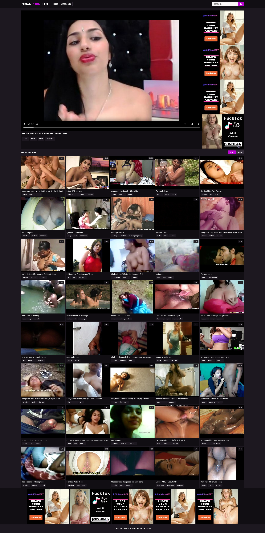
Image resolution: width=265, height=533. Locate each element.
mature (34, 236)
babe (114, 194)
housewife (116, 277)
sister (159, 236)
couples (180, 485)
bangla (219, 236)
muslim (219, 360)
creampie (71, 194)
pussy (114, 360)
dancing (174, 360)
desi (158, 277)
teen (203, 360)
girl (69, 277)
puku (159, 444)
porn (75, 236)
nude (159, 360)
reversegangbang (135, 236)
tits (69, 402)
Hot (232, 152)
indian (31, 194)
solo (33, 139)
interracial (161, 485)
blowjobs (90, 194)
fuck (31, 444)
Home (55, 4)
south (77, 360)
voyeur (159, 194)
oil (75, 319)
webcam (50, 139)
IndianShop (35, 4)
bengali (42, 485)
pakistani (82, 277)
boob (38, 444)
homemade (177, 319)
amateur (81, 194)
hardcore (160, 319)
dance (204, 236)
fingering (123, 360)
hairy (168, 319)
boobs (75, 402)
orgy (29, 319)
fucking (40, 360)
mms (164, 402)
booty (130, 194)
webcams (83, 236)
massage (82, 319)
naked (36, 319)
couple (134, 277)
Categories (65, 4)
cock (219, 402)
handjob (115, 236)
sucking (212, 402)
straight (218, 485)
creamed (167, 444)
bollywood (213, 277)
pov (78, 485)
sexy (25, 139)
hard (75, 444)
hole (165, 236)
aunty (39, 194)
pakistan (127, 319)
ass (24, 360)
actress (171, 402)
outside (43, 277)
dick (41, 139)
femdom (71, 485)
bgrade (204, 194)
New (240, 152)
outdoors (34, 277)
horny (211, 485)
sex (211, 194)
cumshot (31, 360)
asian (70, 319)
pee (83, 485)
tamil (25, 194)
